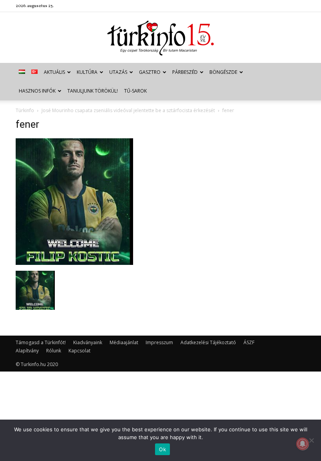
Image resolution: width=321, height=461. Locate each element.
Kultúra (87, 72)
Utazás (118, 72)
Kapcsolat (79, 350)
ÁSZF (248, 342)
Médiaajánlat (124, 342)
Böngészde (223, 72)
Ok (162, 449)
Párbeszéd (185, 72)
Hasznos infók (37, 91)
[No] (311, 440)
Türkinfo (25, 110)
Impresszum (159, 342)
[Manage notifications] (302, 444)
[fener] (74, 262)
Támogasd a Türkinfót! (41, 342)
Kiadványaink (87, 342)
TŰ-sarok (135, 91)
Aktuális (54, 72)
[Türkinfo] (160, 38)
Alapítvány (27, 350)
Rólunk (53, 350)
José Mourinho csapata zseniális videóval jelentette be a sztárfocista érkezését (128, 110)
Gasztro (149, 72)
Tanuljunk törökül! (92, 91)
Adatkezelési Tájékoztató (208, 342)
